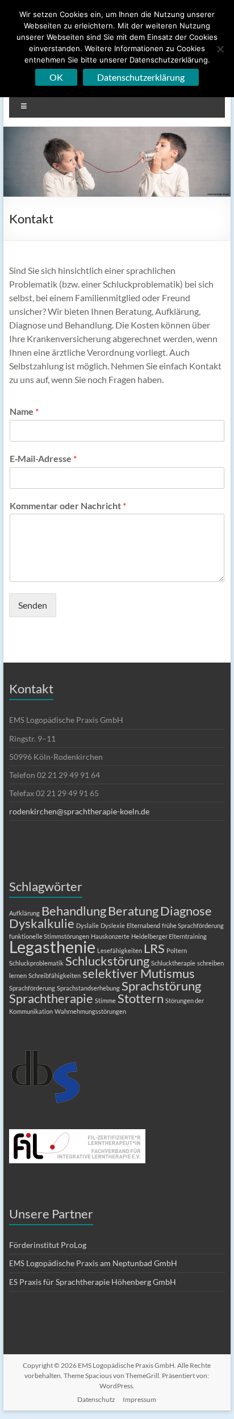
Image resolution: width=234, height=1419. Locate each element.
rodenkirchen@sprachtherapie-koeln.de (79, 811)
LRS (154, 948)
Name (24, 411)
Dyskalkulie (41, 923)
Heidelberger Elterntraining (169, 936)
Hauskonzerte (110, 936)
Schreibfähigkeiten (54, 975)
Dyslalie (87, 925)
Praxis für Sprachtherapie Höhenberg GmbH (92, 1282)
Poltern (176, 950)
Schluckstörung (107, 960)
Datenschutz (96, 1399)
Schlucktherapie (173, 963)
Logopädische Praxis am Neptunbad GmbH (93, 1263)
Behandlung (73, 910)
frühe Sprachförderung (193, 925)
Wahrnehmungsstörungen (90, 1011)
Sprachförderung (32, 988)
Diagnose (186, 910)
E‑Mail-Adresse (43, 458)
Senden (32, 605)
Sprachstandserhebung (88, 988)
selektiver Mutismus (138, 973)
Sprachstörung (161, 985)
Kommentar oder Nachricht (68, 505)
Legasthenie (52, 946)
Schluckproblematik (36, 963)
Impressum (139, 1399)
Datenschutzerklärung (141, 77)
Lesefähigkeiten (119, 950)
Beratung (133, 910)
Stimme (105, 1000)
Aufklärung (24, 913)
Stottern (141, 998)
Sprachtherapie (51, 998)
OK (56, 77)
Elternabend (143, 925)
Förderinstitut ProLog (47, 1245)
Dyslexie (113, 925)
